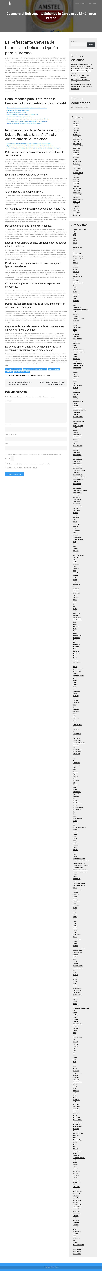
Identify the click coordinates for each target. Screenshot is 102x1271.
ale (74, 251)
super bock (76, 1108)
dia (74, 586)
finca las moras (77, 635)
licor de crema (77, 803)
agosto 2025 (76, 148)
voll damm (76, 1220)
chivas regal (76, 524)
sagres (75, 1064)
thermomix (76, 1128)
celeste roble (77, 437)
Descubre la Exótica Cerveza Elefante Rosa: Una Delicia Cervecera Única (52, 383)
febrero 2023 (77, 215)
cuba (74, 566)
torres (75, 1142)
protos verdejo (77, 995)
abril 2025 (76, 157)
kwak (74, 769)
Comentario (8, 401)
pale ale (75, 954)
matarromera (76, 881)
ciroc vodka (76, 530)
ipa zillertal (76, 709)
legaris (75, 789)
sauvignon (76, 1077)
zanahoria (75, 1242)
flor (74, 642)
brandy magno (77, 367)
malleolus (76, 843)
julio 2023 (76, 204)
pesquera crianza (78, 966)
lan (74, 783)
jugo (74, 747)
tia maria (75, 1131)
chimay (75, 519)
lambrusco (76, 780)
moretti (75, 925)
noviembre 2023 (77, 195)
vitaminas (75, 1215)
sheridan (75, 1084)
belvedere (76, 321)
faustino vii (76, 626)
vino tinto (75, 1198)
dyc (74, 604)
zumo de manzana (78, 1247)
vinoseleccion (77, 1213)
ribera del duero (77, 1037)
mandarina (76, 845)
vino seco (76, 1195)
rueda (74, 1059)
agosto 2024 (76, 175)
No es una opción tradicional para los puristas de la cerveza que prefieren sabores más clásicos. (33, 148)
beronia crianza (77, 327)
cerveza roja (76, 497)
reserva (75, 1030)
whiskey (75, 1227)
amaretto (75, 265)
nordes (75, 941)
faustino (75, 624)
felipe (74, 629)
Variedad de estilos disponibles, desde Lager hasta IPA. (22, 114)
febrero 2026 (77, 135)
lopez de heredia (77, 818)
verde (74, 1160)
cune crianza (76, 573)
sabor (74, 1061)
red (74, 1010)
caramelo (75, 399)
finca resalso (76, 637)
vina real (75, 1178)
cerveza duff (76, 472)
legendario (76, 796)
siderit (75, 1086)
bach (74, 289)
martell (75, 874)
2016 (74, 233)
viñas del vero (77, 1182)
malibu (75, 841)
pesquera (75, 963)
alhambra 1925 (77, 254)
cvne (74, 577)
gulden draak (76, 691)
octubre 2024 (77, 170)
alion (74, 260)
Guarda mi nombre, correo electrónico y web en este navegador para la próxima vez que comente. (34, 454)
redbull (75, 1017)
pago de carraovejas (78, 948)
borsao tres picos (78, 350)
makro (75, 838)
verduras (75, 1164)
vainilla (75, 1153)
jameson (75, 722)
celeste (75, 432)
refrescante (56, 369)
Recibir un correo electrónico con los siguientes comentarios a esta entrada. (28, 464)
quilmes (75, 999)
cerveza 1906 (77, 452)
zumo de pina (77, 1251)
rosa (74, 1055)
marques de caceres (79, 858)
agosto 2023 (76, 201)
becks (75, 312)
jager (74, 720)
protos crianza (77, 988)
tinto (74, 1137)
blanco (75, 341)
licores (75, 805)
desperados (76, 584)
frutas (75, 658)
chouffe (75, 526)
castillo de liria (77, 428)
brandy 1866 (76, 358)
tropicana (75, 1149)
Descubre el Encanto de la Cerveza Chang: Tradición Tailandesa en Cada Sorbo (19, 383)
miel (74, 910)
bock (74, 345)
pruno (74, 997)
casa (74, 419)
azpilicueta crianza (78, 283)
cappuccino (76, 392)
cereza (75, 443)
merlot (75, 903)
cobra (74, 541)
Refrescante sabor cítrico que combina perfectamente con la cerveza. (27, 108)
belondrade (76, 316)
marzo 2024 (76, 186)
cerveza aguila (77, 454)
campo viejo (76, 390)
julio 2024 (76, 177)
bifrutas (75, 332)
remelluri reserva (77, 1024)
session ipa (76, 1079)
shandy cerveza (77, 1082)
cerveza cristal (77, 466)
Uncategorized (77, 1151)
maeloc (75, 832)
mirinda (75, 914)
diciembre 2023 (77, 193)
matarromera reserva (79, 885)
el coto (75, 608)
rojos (74, 1050)
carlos (75, 403)
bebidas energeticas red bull (81, 309)
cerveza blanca (77, 459)
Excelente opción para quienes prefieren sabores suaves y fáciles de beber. (28, 119)
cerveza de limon (27, 369)
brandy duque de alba (79, 363)
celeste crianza (77, 434)
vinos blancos (77, 1200)
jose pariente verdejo (79, 742)
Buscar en (74, 41)
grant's (75, 680)
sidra (74, 1088)
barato (75, 298)
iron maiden (76, 711)
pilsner (75, 977)
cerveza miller (77, 488)
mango (75, 847)
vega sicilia (76, 1155)
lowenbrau (76, 823)
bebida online (77, 307)
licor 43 (75, 800)
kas (74, 756)
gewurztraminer (77, 662)
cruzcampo (76, 564)
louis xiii (75, 820)
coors (74, 553)
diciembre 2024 (77, 166)
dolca (74, 591)
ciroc (74, 528)
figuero (75, 633)
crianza (75, 559)
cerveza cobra (77, 461)
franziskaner (76, 653)
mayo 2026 (76, 128)
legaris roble (76, 794)
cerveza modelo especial (80, 490)
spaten (75, 1102)
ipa (45, 369)
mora (74, 923)
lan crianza (76, 785)
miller (74, 912)
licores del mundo (78, 807)
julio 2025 (76, 150)
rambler (75, 1003)
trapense (75, 1144)
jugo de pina (76, 754)
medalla (75, 892)
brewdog (75, 370)
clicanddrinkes (11, 375)
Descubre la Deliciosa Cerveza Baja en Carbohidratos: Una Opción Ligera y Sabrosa (82, 71)
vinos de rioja (76, 1202)
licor (74, 798)
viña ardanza (76, 1171)
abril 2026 (76, 130)
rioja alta (75, 1041)
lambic (75, 778)
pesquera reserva (78, 968)
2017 (74, 236)
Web (6, 443)
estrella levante (77, 620)
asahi (74, 278)
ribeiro (75, 1035)
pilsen (74, 972)
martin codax (76, 878)
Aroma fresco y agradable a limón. (16, 112)
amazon (75, 267)
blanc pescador (77, 338)
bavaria (75, 303)
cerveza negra (77, 492)
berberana (76, 323)
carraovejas (76, 412)
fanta (74, 622)
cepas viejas (76, 439)
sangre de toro (77, 1073)
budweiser (76, 376)
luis (74, 825)
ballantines (76, 294)
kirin (74, 758)
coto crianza (76, 557)
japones (75, 727)
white (74, 1236)
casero (75, 423)
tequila (75, 1115)
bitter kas (76, 336)
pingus (75, 979)
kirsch (74, 760)
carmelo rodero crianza (79, 410)
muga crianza (76, 934)
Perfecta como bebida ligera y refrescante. (19, 117)
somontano (76, 1099)
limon (34, 375)
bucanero (75, 372)
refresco (75, 1019)
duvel (74, 602)
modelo (75, 916)
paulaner (75, 957)
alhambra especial (78, 256)
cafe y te (75, 387)
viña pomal (76, 1175)
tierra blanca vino (78, 1133)
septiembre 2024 (78, 172)
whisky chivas (77, 1231)
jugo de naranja (77, 751)
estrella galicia (77, 617)
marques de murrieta (79, 863)
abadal (75, 240)
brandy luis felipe (78, 365)
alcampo (75, 245)
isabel (74, 713)
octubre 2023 (77, 197)
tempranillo (76, 1113)
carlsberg (75, 405)
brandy (75, 356)
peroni (75, 961)
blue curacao (76, 343)
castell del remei (78, 425)
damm (75, 579)
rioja (74, 1039)
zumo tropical (77, 1253)
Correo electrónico (10, 434)
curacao (75, 575)
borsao (75, 347)
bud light (75, 374)
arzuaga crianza (77, 276)
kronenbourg (76, 765)
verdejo (75, 1162)
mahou (75, 836)
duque (75, 600)
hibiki (74, 698)
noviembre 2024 (77, 168)
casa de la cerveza (78, 421)
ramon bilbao (76, 1006)
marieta (75, 856)
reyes (74, 1032)
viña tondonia (77, 1180)
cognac (75, 548)
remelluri (75, 1021)
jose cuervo (76, 738)
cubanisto (76, 568)
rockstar (75, 1046)
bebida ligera (18, 369)
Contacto (92, 3)
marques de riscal (78, 867)
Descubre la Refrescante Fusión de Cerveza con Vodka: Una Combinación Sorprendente (81, 86)
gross (74, 687)
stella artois (76, 1106)
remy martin (76, 1028)
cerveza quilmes (77, 495)
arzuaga (75, 274)
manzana (75, 849)
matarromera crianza (79, 883)
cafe (74, 383)
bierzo (75, 329)
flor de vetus (76, 644)
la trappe (75, 771)
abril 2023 (76, 210)
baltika (75, 296)
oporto (75, 943)
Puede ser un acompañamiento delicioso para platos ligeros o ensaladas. (27, 121)
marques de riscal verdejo (80, 872)
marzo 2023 (76, 213)
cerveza (75, 450)
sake (74, 1066)
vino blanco (76, 1186)
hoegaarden (76, 702)
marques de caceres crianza (81, 861)
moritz (75, 928)
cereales (75, 441)
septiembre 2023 (78, 199)
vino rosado (76, 1193)
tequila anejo (76, 1117)
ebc (74, 606)
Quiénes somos (80, 3)
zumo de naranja (77, 1249)
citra (74, 533)
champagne (76, 510)
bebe (74, 305)
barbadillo (76, 300)
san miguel (76, 1070)
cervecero (76, 448)
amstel (75, 269)
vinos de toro (77, 1207)
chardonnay (76, 517)
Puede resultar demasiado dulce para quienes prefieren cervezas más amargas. (29, 143)
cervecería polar (77, 446)
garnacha (75, 660)
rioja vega (75, 1044)
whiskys (75, 1233)
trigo (74, 1146)
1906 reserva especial (79, 229)
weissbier (75, 1224)
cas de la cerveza (78, 417)
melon (75, 896)
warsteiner (76, 1222)
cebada (75, 430)
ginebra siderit (77, 671)
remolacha (76, 1026)
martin (75, 876)
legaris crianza (77, 791)
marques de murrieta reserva (81, 865)
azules (75, 287)
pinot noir (75, 981)
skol (74, 1095)
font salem (76, 646)
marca (75, 852)
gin (74, 664)
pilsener (75, 974)
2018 (74, 238)
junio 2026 (76, 126)
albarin (75, 242)
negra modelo (77, 939)
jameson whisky (77, 724)
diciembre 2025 (77, 139)
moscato (75, 930)
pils (74, 970)
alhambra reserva (78, 258)
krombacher (76, 762)
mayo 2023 (76, 208)
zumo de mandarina (78, 1244)
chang (75, 515)
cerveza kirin (76, 481)
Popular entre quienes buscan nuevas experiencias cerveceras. (24, 123)
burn (74, 379)
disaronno (76, 588)
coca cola (76, 544)
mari (74, 854)
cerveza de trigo (77, 468)
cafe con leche (77, 385)
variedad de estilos (19, 371)
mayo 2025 (76, 155)
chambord (76, 508)
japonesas (76, 729)
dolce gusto (76, 593)
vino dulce (76, 1189)
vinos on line (76, 1209)
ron (74, 1053)
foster (75, 649)
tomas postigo (77, 1140)
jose (74, 736)
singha (75, 1093)
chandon (75, 512)
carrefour (75, 414)
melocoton (76, 894)
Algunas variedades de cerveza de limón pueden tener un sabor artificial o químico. (30, 146)
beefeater (76, 314)
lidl (74, 812)
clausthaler (76, 535)
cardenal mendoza (78, 401)
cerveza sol (76, 501)
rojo (74, 1048)
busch (75, 381)
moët (74, 921)
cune (74, 570)
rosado (75, 1057)
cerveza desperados (79, 470)
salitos (75, 1068)
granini (75, 678)
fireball (75, 640)
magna (75, 834)
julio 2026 (76, 123)
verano (28, 371)
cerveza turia (76, 504)
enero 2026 (76, 137)
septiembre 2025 (78, 146)
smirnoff (75, 1097)
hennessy (75, 695)
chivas (75, 521)
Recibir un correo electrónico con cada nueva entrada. (22, 468)
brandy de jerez (77, 361)
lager (50, 369)
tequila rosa (76, 1124)
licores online (77, 809)
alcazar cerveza (77, 247)
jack (74, 716)
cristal (75, 562)
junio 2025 (76, 152)
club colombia (77, 537)
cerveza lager (77, 483)
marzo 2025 (76, 159)
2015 (74, 231)
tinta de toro (76, 1135)
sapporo (75, 1075)
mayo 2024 (76, 181)
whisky (75, 1229)
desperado (76, 582)
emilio (74, 611)
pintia (74, 983)
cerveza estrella (77, 475)
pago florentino (77, 952)
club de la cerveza (78, 539)
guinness (75, 689)
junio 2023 (76, 206)
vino (74, 1184)
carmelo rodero (77, 408)
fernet (75, 631)
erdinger (75, 615)
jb (73, 731)
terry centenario (77, 1126)
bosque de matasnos (79, 352)
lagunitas (75, 776)
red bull (75, 1015)
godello (75, 673)
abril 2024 (76, 184)
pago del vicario (77, 950)
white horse (76, 1238)
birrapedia (76, 334)
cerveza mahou (77, 486)
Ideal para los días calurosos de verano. (18, 110)
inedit (74, 704)
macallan (75, 829)
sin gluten (76, 1091)
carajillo (75, 396)
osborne (75, 945)
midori (75, 907)
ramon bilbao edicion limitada (81, 1008)
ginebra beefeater (78, 669)
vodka (75, 1218)
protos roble (76, 992)
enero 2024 (76, 190)
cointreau (75, 550)
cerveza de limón (38, 369)
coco (74, 546)
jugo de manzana (77, 749)
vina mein (75, 1173)
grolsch (75, 684)
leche (74, 787)
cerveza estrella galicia (79, 477)
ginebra (75, 666)
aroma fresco (9, 369)
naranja (75, 937)
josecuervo (76, 745)
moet (74, 919)
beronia (75, 325)
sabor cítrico (9, 371)
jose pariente (76, 740)
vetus (74, 1166)
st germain (76, 1104)
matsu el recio (77, 890)
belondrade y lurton (78, 318)
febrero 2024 (77, 188)
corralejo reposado (78, 555)
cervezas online (77, 506)
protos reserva (77, 990)
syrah (74, 1111)
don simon (76, 597)
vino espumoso (77, 1191)
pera (74, 959)
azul (74, 285)
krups (74, 767)
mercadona (76, 901)
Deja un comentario (44, 375)
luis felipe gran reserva (79, 827)
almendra (75, 263)
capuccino (76, 394)
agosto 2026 (76, 121)
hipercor (75, 700)
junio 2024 (76, 179)
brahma (75, 354)
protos (75, 986)
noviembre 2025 (77, 141)
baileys (75, 292)
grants (75, 682)
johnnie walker (77, 733)
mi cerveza (76, 905)
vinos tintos (76, 1211)
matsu (75, 887)
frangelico (76, 651)
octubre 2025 (77, 143)
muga (74, 932)
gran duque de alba (78, 675)
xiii (74, 1240)
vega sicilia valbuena (79, 1157)
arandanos (76, 271)
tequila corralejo (77, 1120)
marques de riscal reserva (80, 870)
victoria (75, 1169)
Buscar (91, 44)
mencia (75, 899)
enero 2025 (76, 164)
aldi (74, 249)
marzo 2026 (76, 132)
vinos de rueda (77, 1204)
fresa (74, 655)
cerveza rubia (77, 499)
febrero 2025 (77, 161)
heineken (75, 693)
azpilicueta (76, 280)
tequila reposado (78, 1122)
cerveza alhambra (78, 457)
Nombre (7, 425)
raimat (75, 1001)
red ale (75, 1012)
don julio (75, 595)
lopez (74, 816)
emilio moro (76, 613)
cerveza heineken (78, 479)
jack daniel (76, 718)
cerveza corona (77, 463)
